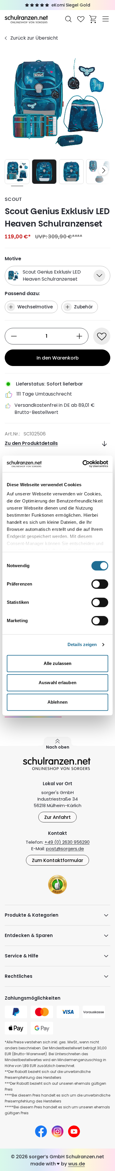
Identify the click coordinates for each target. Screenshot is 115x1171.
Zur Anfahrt (57, 817)
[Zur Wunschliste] (81, 19)
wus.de (76, 1163)
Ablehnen (57, 702)
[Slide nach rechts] (103, 170)
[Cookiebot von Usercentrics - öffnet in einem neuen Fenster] (82, 464)
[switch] (99, 584)
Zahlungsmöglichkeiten (32, 998)
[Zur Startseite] (27, 18)
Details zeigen (82, 644)
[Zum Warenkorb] (93, 19)
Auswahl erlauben (57, 682)
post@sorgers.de (65, 848)
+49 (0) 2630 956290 (67, 842)
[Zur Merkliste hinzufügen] (101, 336)
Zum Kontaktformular (57, 860)
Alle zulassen (57, 663)
